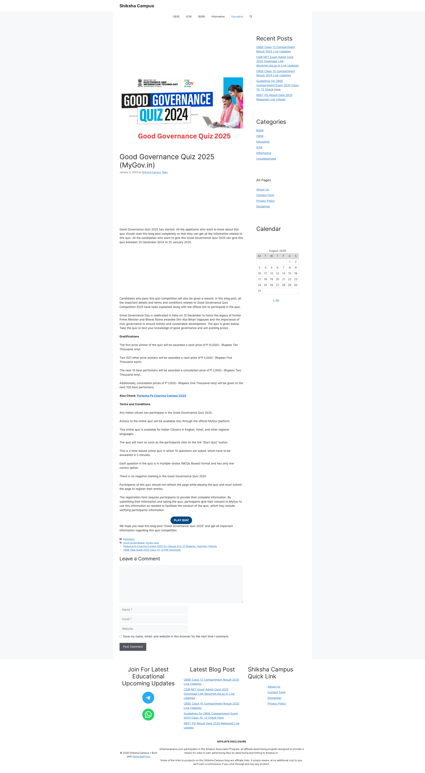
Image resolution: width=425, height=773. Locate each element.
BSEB (201, 16)
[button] (250, 17)
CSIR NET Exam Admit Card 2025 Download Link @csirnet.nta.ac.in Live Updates (277, 61)
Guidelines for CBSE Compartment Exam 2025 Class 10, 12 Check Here (277, 85)
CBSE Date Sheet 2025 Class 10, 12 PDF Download (152, 549)
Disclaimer (263, 206)
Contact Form (265, 195)
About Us (262, 189)
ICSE (189, 16)
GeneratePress (141, 756)
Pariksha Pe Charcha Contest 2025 (161, 395)
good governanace (133, 542)
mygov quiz (152, 542)
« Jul (276, 300)
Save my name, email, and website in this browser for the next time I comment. (176, 636)
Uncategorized (266, 158)
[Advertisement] (181, 53)
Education (237, 16)
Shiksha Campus (137, 5)
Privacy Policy (265, 201)
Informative (218, 16)
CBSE (176, 16)
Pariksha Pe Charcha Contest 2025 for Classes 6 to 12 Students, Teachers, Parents (170, 546)
